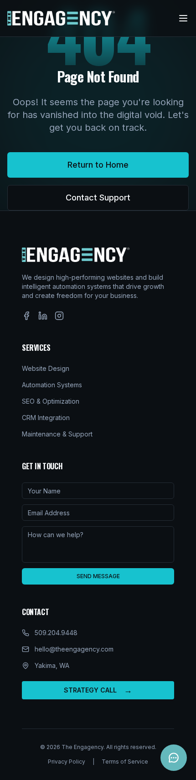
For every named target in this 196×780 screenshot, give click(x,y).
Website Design (45, 368)
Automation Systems (52, 385)
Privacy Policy (66, 761)
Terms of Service (125, 761)
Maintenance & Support (57, 434)
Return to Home (98, 164)
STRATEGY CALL (98, 690)
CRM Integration (46, 417)
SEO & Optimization (50, 401)
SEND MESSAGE (98, 576)
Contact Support (98, 197)
